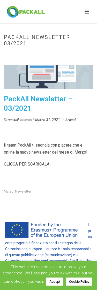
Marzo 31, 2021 (47, 120)
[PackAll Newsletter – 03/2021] (48, 77)
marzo (8, 191)
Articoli (70, 120)
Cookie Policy (79, 282)
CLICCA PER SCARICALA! (27, 164)
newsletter (23, 191)
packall (13, 120)
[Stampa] (18, 131)
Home (22, 54)
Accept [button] (54, 282)
